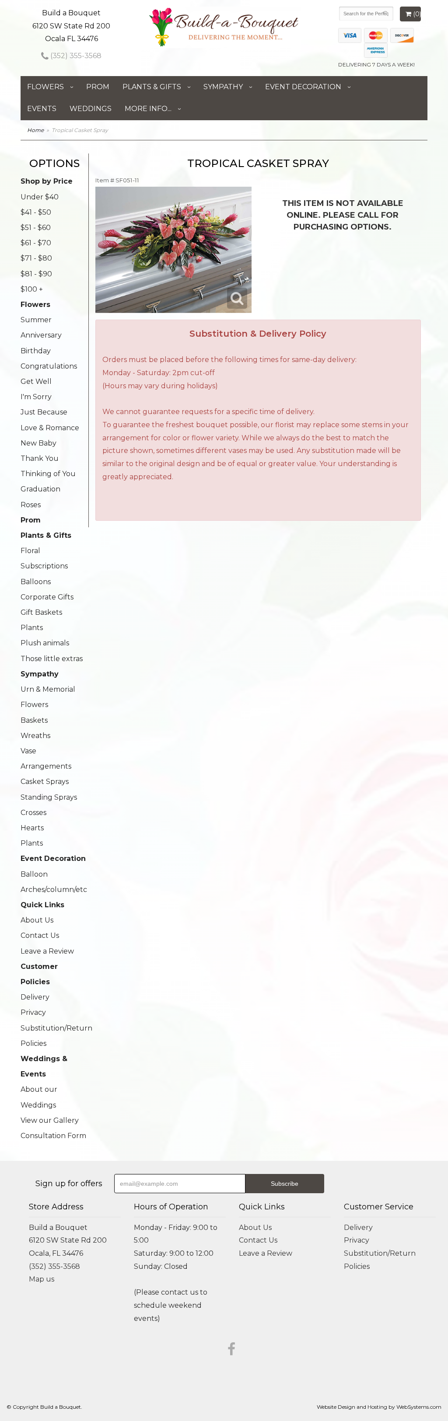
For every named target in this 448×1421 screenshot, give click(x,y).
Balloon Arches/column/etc (54, 882)
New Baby (38, 443)
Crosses (33, 812)
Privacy (33, 1012)
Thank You (40, 458)
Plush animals (45, 643)
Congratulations (49, 366)
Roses (31, 505)
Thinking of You (48, 474)
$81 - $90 (36, 274)
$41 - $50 (36, 212)
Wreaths (35, 735)
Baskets (34, 720)
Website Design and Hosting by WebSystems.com (379, 1407)
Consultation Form (53, 1136)
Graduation (40, 489)
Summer (36, 320)
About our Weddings (39, 1097)
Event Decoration (303, 87)
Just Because (44, 412)
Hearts (32, 828)
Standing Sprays (49, 797)
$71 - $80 (36, 258)
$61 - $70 (36, 243)
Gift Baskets (41, 612)
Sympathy (223, 87)
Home (35, 130)
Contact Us (40, 935)
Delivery (35, 997)
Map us (41, 1279)
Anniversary (41, 335)
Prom (97, 87)
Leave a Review (47, 951)
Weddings (91, 108)
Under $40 (40, 197)
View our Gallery (50, 1120)
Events (41, 108)
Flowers (45, 87)
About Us (37, 920)
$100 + (32, 289)
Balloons (36, 582)
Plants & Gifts (151, 87)
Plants (32, 627)
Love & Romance (50, 428)
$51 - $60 (36, 227)
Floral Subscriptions (44, 558)
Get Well (36, 381)
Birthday (36, 351)
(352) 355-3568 (75, 56)
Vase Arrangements (46, 758)
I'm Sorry (36, 397)
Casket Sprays (45, 781)
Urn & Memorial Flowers (48, 697)
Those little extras (52, 659)
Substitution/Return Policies (54, 1036)
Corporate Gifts (47, 597)
